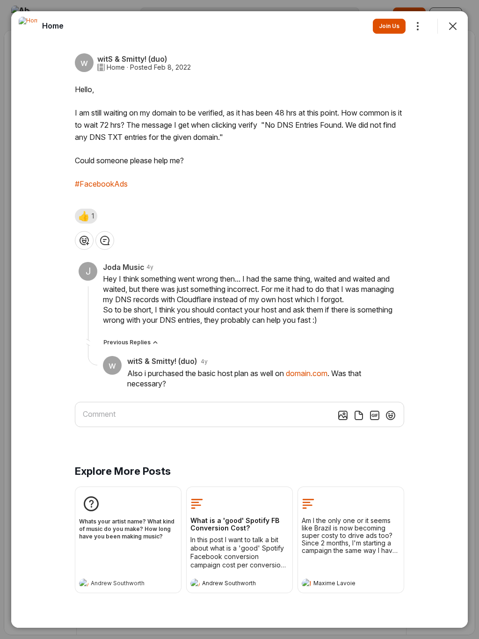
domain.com (306, 373)
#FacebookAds (101, 184)
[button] (86, 216)
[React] (84, 240)
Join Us (389, 25)
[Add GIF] (374, 415)
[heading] (119, 584)
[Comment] (104, 240)
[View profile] (83, 583)
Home (116, 67)
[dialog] (239, 319)
